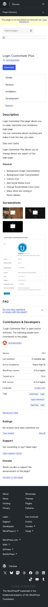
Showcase (30, 494)
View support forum (12, 453)
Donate (30, 526)
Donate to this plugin (13, 477)
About (6, 494)
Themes (29, 498)
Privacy (6, 508)
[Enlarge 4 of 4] (41, 238)
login (42, 394)
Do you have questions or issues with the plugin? (15, 310)
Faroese (13, 566)
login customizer (37, 400)
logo (42, 405)
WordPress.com (12, 540)
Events (28, 521)
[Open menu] (43, 4)
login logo (35, 405)
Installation (10, 91)
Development (12, 98)
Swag (29, 531)
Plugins (28, 503)
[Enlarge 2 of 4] (41, 211)
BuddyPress (10, 554)
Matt (6, 544)
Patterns (29, 508)
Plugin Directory (10, 12)
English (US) (40, 388)
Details (8, 77)
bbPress (8, 549)
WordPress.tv (11, 531)
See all (42, 433)
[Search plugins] (31, 30)
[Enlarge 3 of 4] (19, 224)
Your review (8, 433)
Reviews (9, 84)
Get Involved (31, 516)
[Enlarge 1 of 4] (19, 211)
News (5, 498)
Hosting (6, 503)
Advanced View (10, 412)
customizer (33, 394)
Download (9, 67)
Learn (5, 516)
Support (9, 105)
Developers (8, 526)
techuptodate (12, 60)
